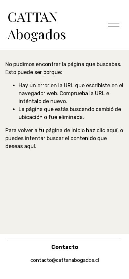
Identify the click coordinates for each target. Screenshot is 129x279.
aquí (29, 146)
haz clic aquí (101, 130)
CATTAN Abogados (37, 24)
